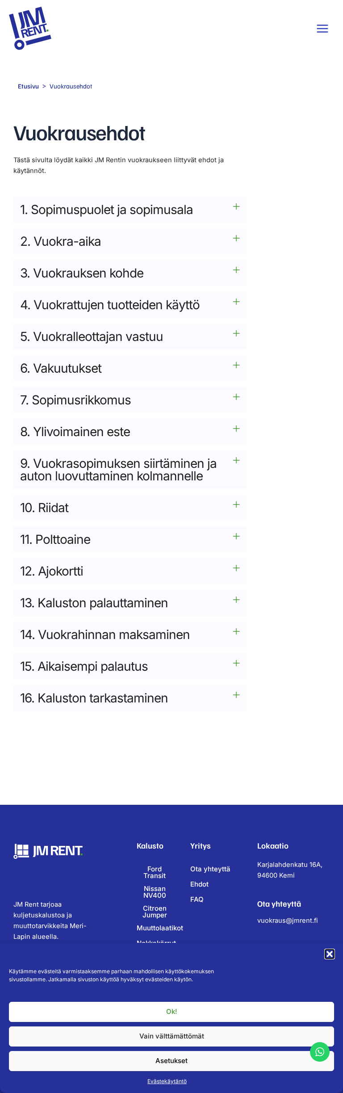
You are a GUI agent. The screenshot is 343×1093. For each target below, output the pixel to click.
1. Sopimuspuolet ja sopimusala (106, 209)
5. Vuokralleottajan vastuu (91, 336)
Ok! (171, 1011)
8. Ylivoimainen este (75, 431)
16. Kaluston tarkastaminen (94, 698)
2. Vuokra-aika (60, 241)
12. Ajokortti (51, 571)
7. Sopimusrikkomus (75, 400)
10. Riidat (44, 507)
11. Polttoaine (55, 539)
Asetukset (171, 1060)
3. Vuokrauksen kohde (81, 273)
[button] (329, 954)
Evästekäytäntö (167, 1081)
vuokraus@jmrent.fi (287, 920)
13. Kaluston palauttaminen (94, 602)
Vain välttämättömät (171, 1036)
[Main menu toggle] (322, 28)
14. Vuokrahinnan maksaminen (105, 634)
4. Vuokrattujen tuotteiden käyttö (110, 304)
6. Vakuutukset (60, 368)
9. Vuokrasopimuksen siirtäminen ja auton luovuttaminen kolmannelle (118, 469)
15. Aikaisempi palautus (84, 666)
